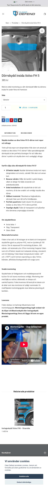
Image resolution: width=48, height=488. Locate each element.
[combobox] (24, 99)
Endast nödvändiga (24, 482)
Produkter (15, 23)
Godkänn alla (24, 476)
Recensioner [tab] (26, 133)
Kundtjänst (6, 452)
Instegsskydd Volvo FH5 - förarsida (16, 428)
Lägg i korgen (30, 107)
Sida (3, 95)
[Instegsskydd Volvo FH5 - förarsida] (24, 412)
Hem (7, 23)
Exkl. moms (29, 1)
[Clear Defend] (24, 13)
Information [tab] (10, 133)
